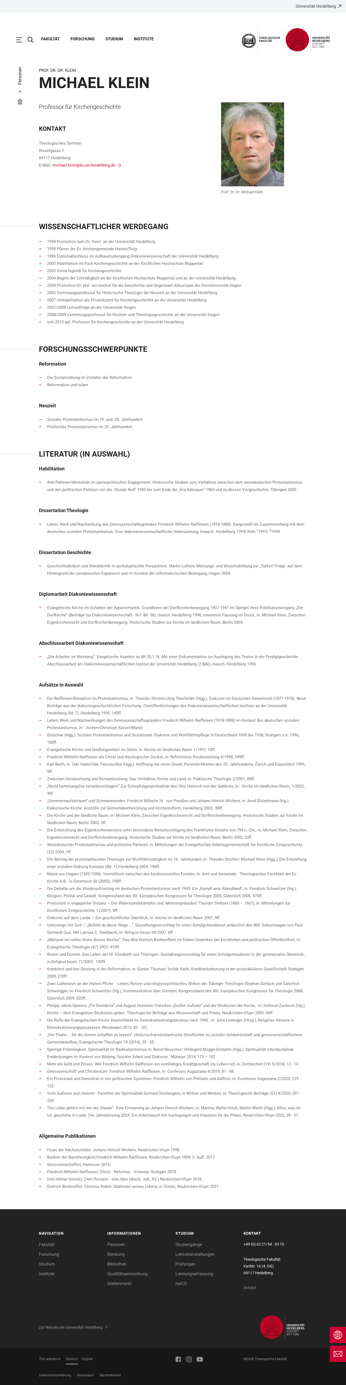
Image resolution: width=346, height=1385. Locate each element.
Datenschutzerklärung (55, 1375)
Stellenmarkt (119, 1283)
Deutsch (72, 1359)
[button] (70, 1233)
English (87, 1359)
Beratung (116, 1254)
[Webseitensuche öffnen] (33, 39)
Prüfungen (185, 1264)
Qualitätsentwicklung (127, 1273)
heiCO (181, 1283)
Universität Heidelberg (316, 6)
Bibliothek (116, 1264)
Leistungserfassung (194, 1273)
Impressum (85, 1375)
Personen (116, 1244)
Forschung (83, 39)
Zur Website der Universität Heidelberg (70, 1327)
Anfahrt (250, 1288)
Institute (144, 39)
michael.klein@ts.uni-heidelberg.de (83, 165)
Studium (114, 39)
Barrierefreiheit (110, 1375)
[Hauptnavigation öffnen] (22, 39)
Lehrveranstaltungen (195, 1254)
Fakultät (50, 39)
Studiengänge (188, 1244)
